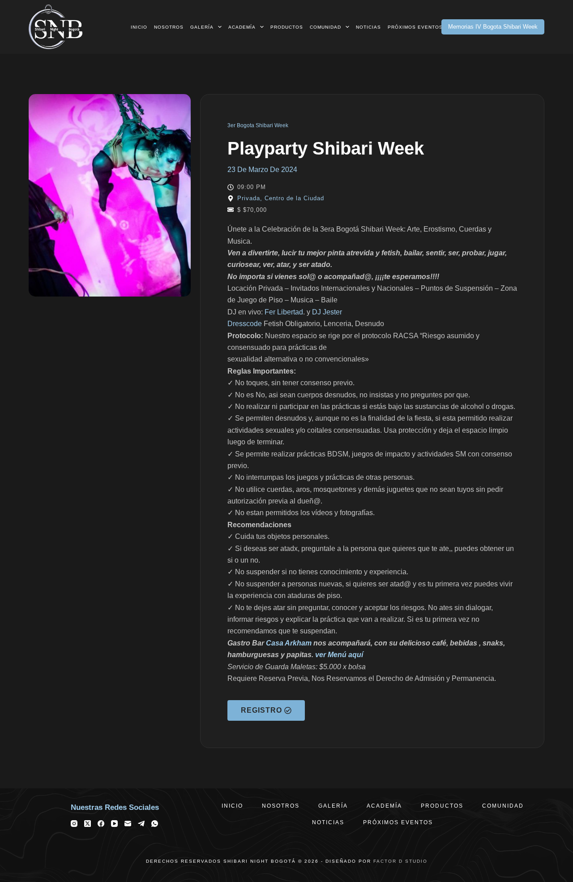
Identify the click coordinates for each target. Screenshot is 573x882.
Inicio (139, 27)
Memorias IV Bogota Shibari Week (493, 26)
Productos (286, 27)
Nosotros (169, 27)
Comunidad (325, 27)
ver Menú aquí (339, 654)
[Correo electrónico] (127, 823)
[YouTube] (114, 823)
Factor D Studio (400, 861)
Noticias (368, 27)
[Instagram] (74, 823)
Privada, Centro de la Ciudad (280, 198)
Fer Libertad (284, 312)
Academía (242, 27)
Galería (202, 27)
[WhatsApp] (154, 823)
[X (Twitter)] (87, 823)
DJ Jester (327, 312)
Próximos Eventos (415, 27)
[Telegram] (141, 823)
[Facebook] (101, 823)
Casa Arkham (289, 643)
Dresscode (244, 323)
